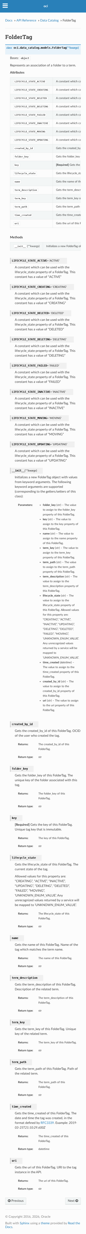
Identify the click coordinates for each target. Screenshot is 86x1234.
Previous (17, 1200)
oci (46, 6)
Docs (8, 20)
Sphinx (24, 1223)
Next (71, 1200)
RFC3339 (47, 1122)
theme (45, 1223)
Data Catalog (49, 20)
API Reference (26, 20)
